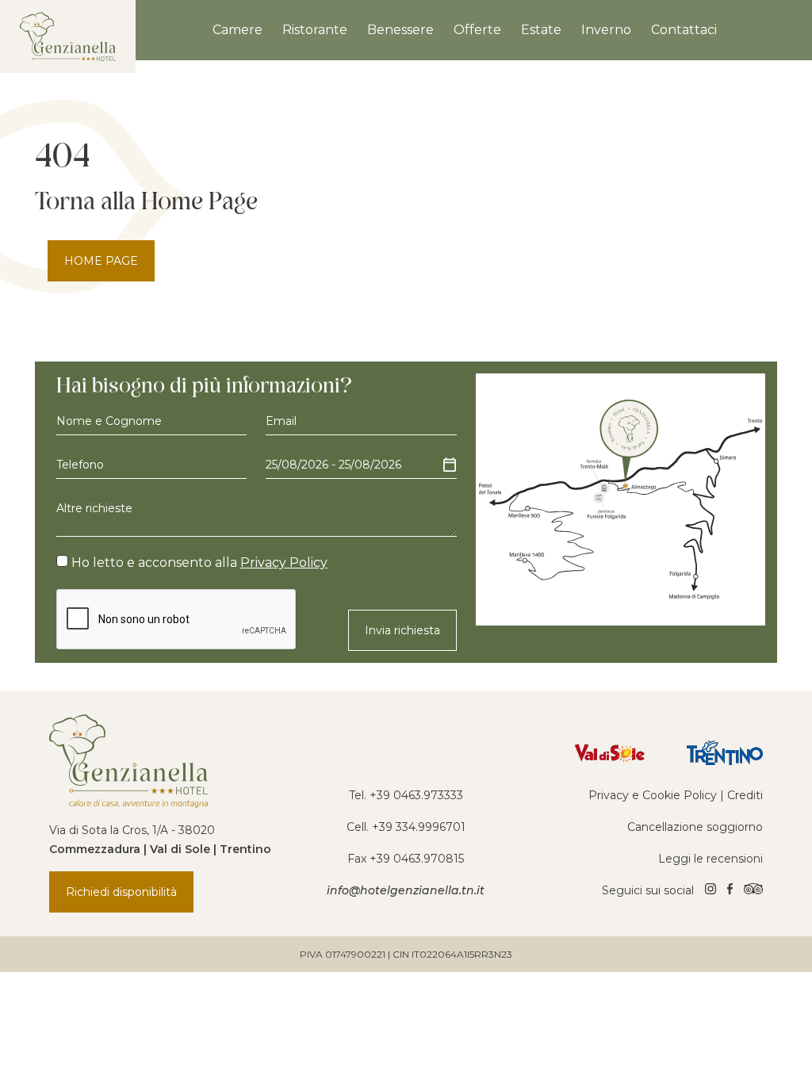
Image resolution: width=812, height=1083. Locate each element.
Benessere (400, 29)
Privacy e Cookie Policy (652, 795)
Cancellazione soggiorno (695, 827)
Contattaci (684, 29)
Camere (237, 29)
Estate (541, 29)
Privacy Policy (283, 562)
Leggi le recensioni (710, 858)
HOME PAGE (101, 261)
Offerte (477, 29)
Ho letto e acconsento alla (197, 562)
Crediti (745, 795)
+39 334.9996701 (418, 827)
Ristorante (314, 29)
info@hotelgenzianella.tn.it (406, 890)
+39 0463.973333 (416, 795)
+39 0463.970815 (417, 858)
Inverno (606, 29)
